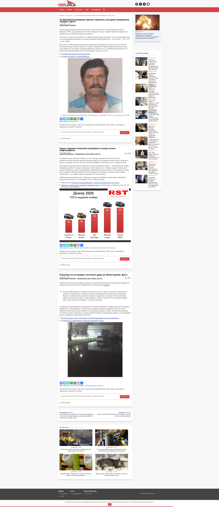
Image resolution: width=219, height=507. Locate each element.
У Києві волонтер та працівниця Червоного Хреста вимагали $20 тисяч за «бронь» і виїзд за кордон (153, 144)
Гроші (87, 9)
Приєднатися (124, 132)
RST (96, 160)
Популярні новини (141, 53)
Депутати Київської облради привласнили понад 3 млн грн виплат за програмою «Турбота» (153, 131)
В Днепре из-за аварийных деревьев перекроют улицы (82, 320)
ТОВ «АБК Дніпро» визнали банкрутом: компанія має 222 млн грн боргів (153, 156)
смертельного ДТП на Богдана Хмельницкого (100, 459)
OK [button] (109, 504)
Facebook (140, 4)
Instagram (136, 4)
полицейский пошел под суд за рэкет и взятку (97, 457)
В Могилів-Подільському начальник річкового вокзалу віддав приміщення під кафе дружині (153, 64)
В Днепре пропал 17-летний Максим (75, 56)
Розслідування (96, 9)
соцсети (100, 385)
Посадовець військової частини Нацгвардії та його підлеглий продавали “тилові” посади (153, 168)
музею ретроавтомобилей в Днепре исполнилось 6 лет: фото (95, 182)
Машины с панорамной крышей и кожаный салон (80, 185)
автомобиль (84, 248)
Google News (148, 4)
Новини (69, 9)
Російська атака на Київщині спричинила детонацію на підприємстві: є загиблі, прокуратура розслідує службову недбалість (147, 36)
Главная (61, 15)
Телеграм (144, 4)
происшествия (90, 385)
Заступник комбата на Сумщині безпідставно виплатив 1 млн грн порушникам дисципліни (153, 182)
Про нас (61, 9)
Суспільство (78, 9)
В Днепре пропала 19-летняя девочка (75, 54)
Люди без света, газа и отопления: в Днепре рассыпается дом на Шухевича (90, 318)
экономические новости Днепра (102, 248)
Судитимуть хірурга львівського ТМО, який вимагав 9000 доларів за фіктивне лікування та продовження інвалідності (153, 106)
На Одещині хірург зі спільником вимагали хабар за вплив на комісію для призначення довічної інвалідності (153, 79)
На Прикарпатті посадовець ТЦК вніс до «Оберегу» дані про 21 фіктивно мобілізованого (153, 117)
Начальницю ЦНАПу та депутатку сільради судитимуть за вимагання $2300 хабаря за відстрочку (153, 92)
